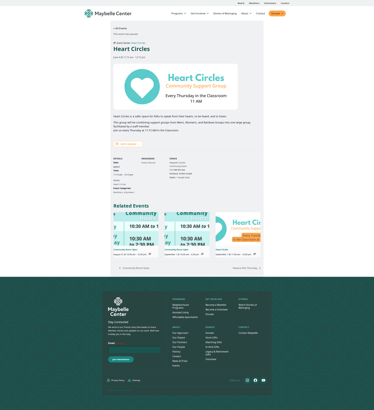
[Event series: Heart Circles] (254, 254)
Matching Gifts (214, 342)
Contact (260, 13)
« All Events (120, 28)
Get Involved (198, 13)
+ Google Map (183, 177)
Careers (285, 3)
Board (241, 3)
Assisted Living (180, 312)
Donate (275, 13)
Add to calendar (129, 144)
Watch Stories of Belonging (248, 306)
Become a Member (216, 304)
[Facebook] (255, 380)
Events (176, 365)
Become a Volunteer (217, 309)
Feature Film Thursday (245, 268)
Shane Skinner (148, 162)
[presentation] (136, 229)
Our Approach (180, 332)
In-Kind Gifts (212, 347)
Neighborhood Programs (180, 306)
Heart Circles (119, 184)
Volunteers (270, 3)
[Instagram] (247, 380)
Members (254, 3)
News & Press (180, 361)
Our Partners (179, 342)
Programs (177, 13)
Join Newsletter (121, 359)
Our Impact (178, 337)
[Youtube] (263, 380)
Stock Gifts (212, 337)
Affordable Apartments (185, 317)
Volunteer (211, 359)
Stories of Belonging (225, 13)
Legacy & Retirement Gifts (217, 353)
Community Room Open (125, 249)
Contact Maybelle (248, 332)
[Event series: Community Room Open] (150, 254)
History (176, 351)
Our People (178, 347)
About (244, 13)
